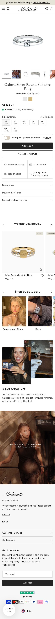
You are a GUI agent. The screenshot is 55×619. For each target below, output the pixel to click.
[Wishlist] (47, 8)
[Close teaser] (16, 602)
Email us (6, 514)
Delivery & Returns (11, 193)
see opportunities (41, 4)
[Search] (9, 8)
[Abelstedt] (27, 9)
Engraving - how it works (14, 200)
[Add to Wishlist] (42, 275)
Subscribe (27, 583)
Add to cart (27, 146)
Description (8, 185)
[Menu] (3, 8)
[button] (9, 610)
